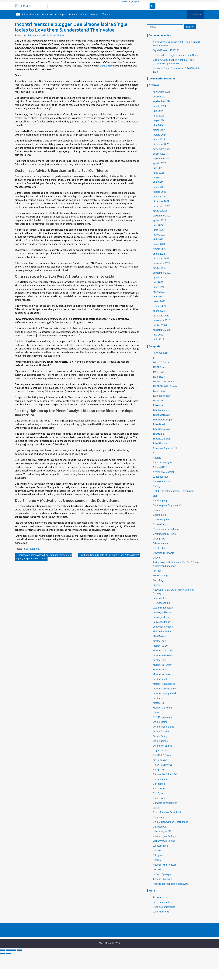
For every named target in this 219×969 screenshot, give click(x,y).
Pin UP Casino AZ (162, 765)
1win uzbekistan (161, 396)
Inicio (25, 14)
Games (156, 585)
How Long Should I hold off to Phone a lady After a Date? (109, 555)
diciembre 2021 (161, 258)
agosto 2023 (159, 163)
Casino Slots (159, 515)
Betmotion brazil (161, 481)
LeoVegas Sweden (163, 626)
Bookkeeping (160, 500)
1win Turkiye (159, 391)
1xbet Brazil (159, 424)
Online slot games (162, 745)
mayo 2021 (159, 292)
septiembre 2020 (162, 330)
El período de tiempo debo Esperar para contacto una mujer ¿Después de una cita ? (43, 557)
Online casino (160, 722)
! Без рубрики (160, 353)
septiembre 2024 (162, 101)
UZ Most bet (159, 826)
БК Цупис (158, 855)
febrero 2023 (159, 192)
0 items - (198, 14)
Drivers (156, 557)
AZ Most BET (160, 467)
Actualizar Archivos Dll (165, 448)
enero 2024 (159, 139)
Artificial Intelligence (163, 462)
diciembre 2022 (161, 201)
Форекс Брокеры (162, 874)
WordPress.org (161, 911)
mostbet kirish (160, 679)
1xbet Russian (160, 443)
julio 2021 (158, 282)
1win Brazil (159, 377)
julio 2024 (158, 111)
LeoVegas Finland (162, 612)
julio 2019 (158, 334)
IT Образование (161, 603)
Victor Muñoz (57, 35)
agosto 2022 (159, 220)
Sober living (159, 798)
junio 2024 (158, 115)
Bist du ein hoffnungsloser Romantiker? (173, 491)
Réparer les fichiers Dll (165, 774)
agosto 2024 (159, 106)
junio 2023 (158, 173)
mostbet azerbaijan (163, 655)
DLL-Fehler (159, 548)
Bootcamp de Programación (167, 505)
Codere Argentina (162, 519)
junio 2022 (158, 230)
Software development (165, 803)
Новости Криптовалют (165, 865)
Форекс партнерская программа (170, 884)
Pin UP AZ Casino (162, 755)
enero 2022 (159, 253)
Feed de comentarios (164, 907)
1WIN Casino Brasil (163, 381)
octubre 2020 (160, 325)
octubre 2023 (160, 153)
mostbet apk (159, 641)
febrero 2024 (159, 134)
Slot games (159, 784)
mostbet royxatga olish (165, 693)
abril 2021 (158, 296)
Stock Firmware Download (167, 812)
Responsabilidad (78, 14)
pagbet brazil (160, 750)
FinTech (157, 571)
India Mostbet (160, 598)
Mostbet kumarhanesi (164, 684)
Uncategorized (160, 817)
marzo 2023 (159, 187)
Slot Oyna (158, 793)
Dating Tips (159, 538)
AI (154, 453)
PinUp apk (158, 769)
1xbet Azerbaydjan (163, 419)
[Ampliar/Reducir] (19, 950)
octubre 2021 (160, 268)
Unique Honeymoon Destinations (170, 822)
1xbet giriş (158, 434)
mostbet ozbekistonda (164, 688)
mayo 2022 (159, 234)
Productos (47, 14)
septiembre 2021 (162, 273)
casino (156, 510)
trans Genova (107, 65)
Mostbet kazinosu (162, 674)
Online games (160, 741)
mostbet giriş (159, 660)
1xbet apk (158, 405)
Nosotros (35, 14)
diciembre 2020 (161, 315)
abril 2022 (158, 239)
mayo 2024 (159, 120)
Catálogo (60, 14)
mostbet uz (158, 703)
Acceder (157, 897)
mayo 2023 (159, 177)
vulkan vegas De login (164, 836)
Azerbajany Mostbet (163, 472)
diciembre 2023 (161, 144)
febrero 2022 (159, 249)
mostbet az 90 (160, 646)
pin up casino (160, 760)
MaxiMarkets (159, 636)
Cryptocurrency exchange (166, 529)
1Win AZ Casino (161, 362)
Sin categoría (32, 549)
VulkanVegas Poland (164, 841)
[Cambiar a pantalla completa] (13, 950)
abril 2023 (158, 182)
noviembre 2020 (161, 320)
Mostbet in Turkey (162, 665)
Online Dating (160, 736)
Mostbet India (160, 669)
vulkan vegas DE (162, 831)
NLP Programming (163, 717)
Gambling (158, 580)
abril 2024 (158, 125)
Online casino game (163, 726)
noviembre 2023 (161, 149)
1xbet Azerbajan (161, 415)
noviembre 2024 (161, 92)
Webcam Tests (160, 845)
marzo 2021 (159, 301)
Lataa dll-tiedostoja (163, 607)
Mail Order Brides (162, 631)
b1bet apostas (160, 476)
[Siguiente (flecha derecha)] (8, 953)
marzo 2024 (159, 130)
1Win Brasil (159, 372)
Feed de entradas (162, 902)
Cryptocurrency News (164, 534)
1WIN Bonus (159, 367)
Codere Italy (159, 524)
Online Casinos (161, 731)
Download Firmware (163, 553)
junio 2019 (158, 339)
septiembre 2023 (162, 158)
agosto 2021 (159, 277)
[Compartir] (8, 950)
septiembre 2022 (162, 215)
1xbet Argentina (161, 410)
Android (157, 457)
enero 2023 (159, 196)
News (156, 712)
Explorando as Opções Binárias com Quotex (176, 55)
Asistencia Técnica (100, 14)
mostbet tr (158, 698)
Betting (156, 486)
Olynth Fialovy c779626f (165, 50)
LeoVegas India (161, 617)
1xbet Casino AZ (161, 429)
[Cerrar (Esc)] (2, 950)
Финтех (157, 869)
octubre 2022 (160, 211)
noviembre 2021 (161, 263)
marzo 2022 (159, 244)
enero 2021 (159, 311)
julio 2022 (158, 225)
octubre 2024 (160, 96)
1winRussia (159, 400)
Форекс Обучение (162, 879)
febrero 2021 (159, 306)
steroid (156, 807)
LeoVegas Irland (161, 622)
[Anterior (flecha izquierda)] (2, 953)
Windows (158, 850)
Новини (157, 860)
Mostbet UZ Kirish (162, 707)
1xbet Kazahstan (162, 438)
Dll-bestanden (160, 543)
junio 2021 (158, 287)
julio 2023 (158, 168)
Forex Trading (160, 575)
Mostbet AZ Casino (163, 650)
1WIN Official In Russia (165, 386)
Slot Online (159, 788)
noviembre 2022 (161, 206)
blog (155, 496)
